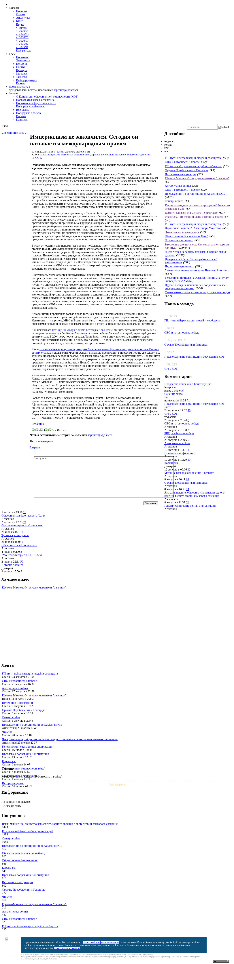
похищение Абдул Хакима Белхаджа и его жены (82, 330)
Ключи (20, 83)
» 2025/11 (22, 47)
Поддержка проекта (28, 113)
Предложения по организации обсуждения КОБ (195, 193)
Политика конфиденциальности (36, 103)
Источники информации (180, 174)
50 (21, 561)
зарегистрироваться (66, 90)
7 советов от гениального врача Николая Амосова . (197, 270)
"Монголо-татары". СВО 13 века (21, 555)
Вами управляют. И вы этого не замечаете (191, 212)
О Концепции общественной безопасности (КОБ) (47, 96)
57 (182, 390)
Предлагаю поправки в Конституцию (187, 384)
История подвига (12, 564)
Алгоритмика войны (178, 185)
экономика (80, 154)
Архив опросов (117, 784)
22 (187, 502)
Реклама (21, 116)
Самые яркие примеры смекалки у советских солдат (197, 292)
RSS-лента (22, 109)
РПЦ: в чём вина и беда (179, 433)
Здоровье (21, 73)
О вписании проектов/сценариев (22, 525)
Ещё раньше (23, 50)
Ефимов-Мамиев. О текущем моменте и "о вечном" (197, 178)
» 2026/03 (22, 34)
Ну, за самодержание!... (179, 266)
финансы (61, 154)
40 (189, 410)
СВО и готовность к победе (182, 161)
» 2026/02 (22, 37)
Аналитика (23, 17)
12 (189, 469)
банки (70, 154)
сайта (110, 954)
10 (189, 459)
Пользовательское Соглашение (35, 99)
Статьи (20, 14)
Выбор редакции (26, 80)
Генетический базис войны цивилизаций (190, 505)
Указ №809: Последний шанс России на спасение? (196, 216)
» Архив (21, 27)
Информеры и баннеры (30, 106)
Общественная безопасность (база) (186, 236)
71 (188, 400)
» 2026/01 (22, 40)
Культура (21, 70)
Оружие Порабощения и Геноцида (186, 170)
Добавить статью (19, 86)
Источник (38, 423)
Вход (4, 125)
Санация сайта (174, 201)
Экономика (23, 60)
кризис (122, 154)
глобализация (47, 154)
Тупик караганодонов (15, 535)
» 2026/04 (22, 30)
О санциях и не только (179, 240)
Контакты (22, 119)
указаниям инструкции (67, 948)
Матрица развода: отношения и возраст (189, 472)
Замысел (21, 76)
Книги (20, 20)
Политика (22, 57)
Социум (21, 66)
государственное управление (102, 154)
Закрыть (35, 447)
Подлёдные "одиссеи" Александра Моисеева (193, 228)
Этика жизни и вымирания (182, 232)
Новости (21, 11)
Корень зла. (171, 462)
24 (187, 489)
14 (187, 479)
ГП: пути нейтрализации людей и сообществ (193, 157)
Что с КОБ (171, 368)
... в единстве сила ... (14, 132)
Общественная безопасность (19, 545)
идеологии (144, 154)
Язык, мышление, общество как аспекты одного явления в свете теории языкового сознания (194, 494)
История (21, 63)
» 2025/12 (22, 43)
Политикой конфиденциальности (101, 942)
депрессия (132, 154)
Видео (20, 24)
